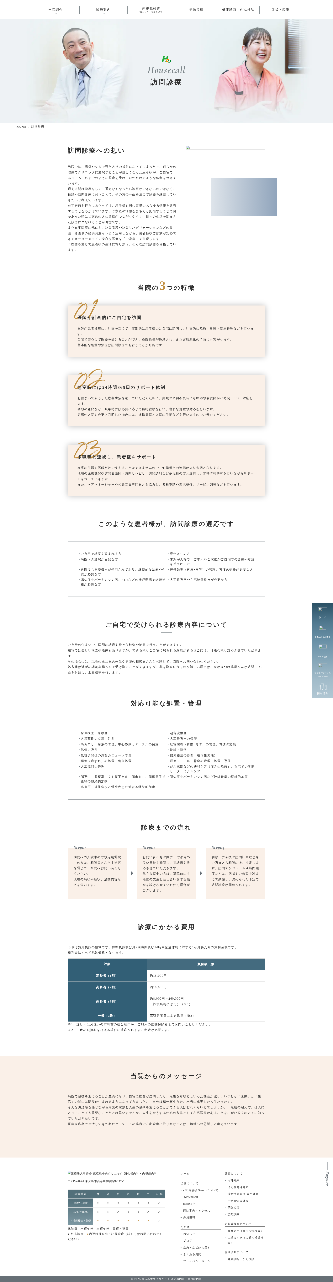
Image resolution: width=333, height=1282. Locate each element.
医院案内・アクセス (196, 1210)
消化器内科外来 (238, 1187)
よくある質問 (192, 1254)
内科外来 (234, 1180)
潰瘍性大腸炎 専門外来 (243, 1194)
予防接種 (196, 10)
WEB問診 (322, 656)
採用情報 (189, 1217)
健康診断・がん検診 (238, 10)
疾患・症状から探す (196, 1247)
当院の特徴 (190, 1197)
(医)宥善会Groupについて (200, 1190)
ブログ (187, 1240)
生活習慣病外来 (238, 1200)
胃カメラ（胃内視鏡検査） (246, 1230)
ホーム (185, 1173)
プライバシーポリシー (198, 1261)
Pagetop (327, 1178)
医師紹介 (189, 1204)
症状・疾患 (280, 10)
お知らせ (189, 1234)
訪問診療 (234, 1214)
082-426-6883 (322, 637)
